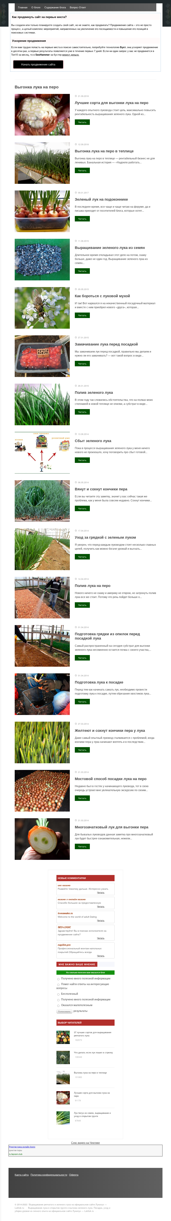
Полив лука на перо (92, 585)
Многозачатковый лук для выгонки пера (111, 827)
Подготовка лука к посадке (99, 682)
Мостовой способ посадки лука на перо (110, 778)
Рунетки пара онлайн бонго (22, 1146)
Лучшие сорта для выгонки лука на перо (111, 102)
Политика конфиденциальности (49, 1174)
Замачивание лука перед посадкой (106, 344)
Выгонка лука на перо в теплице (104, 151)
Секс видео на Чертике (85, 1143)
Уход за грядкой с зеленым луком (105, 537)
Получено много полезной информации (85, 978)
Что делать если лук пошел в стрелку (93, 1052)
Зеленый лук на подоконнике (101, 199)
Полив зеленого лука (94, 392)
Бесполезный (69, 994)
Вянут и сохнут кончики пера (101, 489)
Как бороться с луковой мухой (102, 295)
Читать (82, 122)
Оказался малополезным (76, 1005)
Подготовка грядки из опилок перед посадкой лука (107, 636)
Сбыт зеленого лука (93, 440)
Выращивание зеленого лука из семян (110, 247)
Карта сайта (22, 1174)
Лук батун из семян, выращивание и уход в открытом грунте (92, 1114)
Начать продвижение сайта (38, 64)
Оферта (73, 1174)
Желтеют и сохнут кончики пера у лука (110, 730)
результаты (80, 1011)
